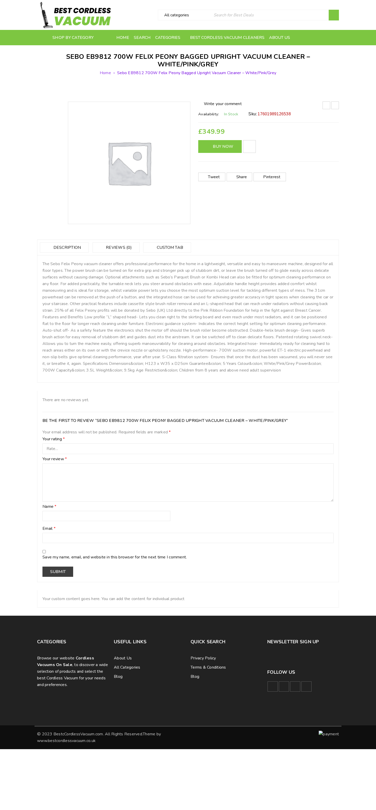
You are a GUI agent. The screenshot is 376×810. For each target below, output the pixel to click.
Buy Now (223, 146)
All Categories (127, 667)
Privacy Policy (203, 658)
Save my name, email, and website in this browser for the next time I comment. (114, 557)
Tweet (214, 177)
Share (241, 177)
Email (49, 528)
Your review (54, 459)
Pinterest (271, 177)
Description (66, 247)
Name (49, 506)
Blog (118, 676)
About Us (123, 658)
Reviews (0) (118, 247)
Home (105, 73)
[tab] (64, 247)
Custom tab (169, 247)
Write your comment (223, 104)
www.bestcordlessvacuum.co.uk (66, 741)
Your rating (53, 439)
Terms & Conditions (208, 667)
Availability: (208, 114)
